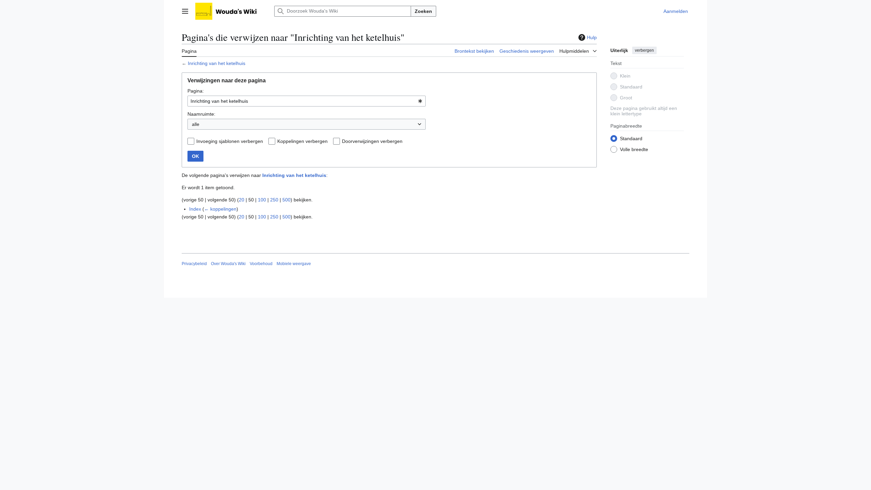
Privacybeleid (194, 263)
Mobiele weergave (294, 263)
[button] (185, 11)
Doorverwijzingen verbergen (372, 141)
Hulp (592, 37)
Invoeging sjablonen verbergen (229, 141)
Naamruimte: (201, 114)
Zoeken (423, 11)
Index (195, 209)
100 (262, 199)
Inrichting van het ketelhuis (216, 63)
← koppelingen (220, 209)
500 (286, 199)
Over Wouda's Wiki (228, 263)
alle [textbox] (195, 124)
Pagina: (195, 91)
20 (241, 199)
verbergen (644, 50)
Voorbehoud (261, 263)
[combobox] (306, 101)
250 (274, 199)
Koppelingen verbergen (302, 141)
